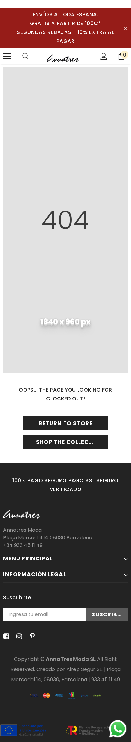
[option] (65, 485)
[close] (125, 28)
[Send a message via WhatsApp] (118, 729)
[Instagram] (18, 637)
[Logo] (65, 56)
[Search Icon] (25, 56)
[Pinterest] (31, 637)
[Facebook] (5, 637)
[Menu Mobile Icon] (7, 56)
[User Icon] (103, 56)
